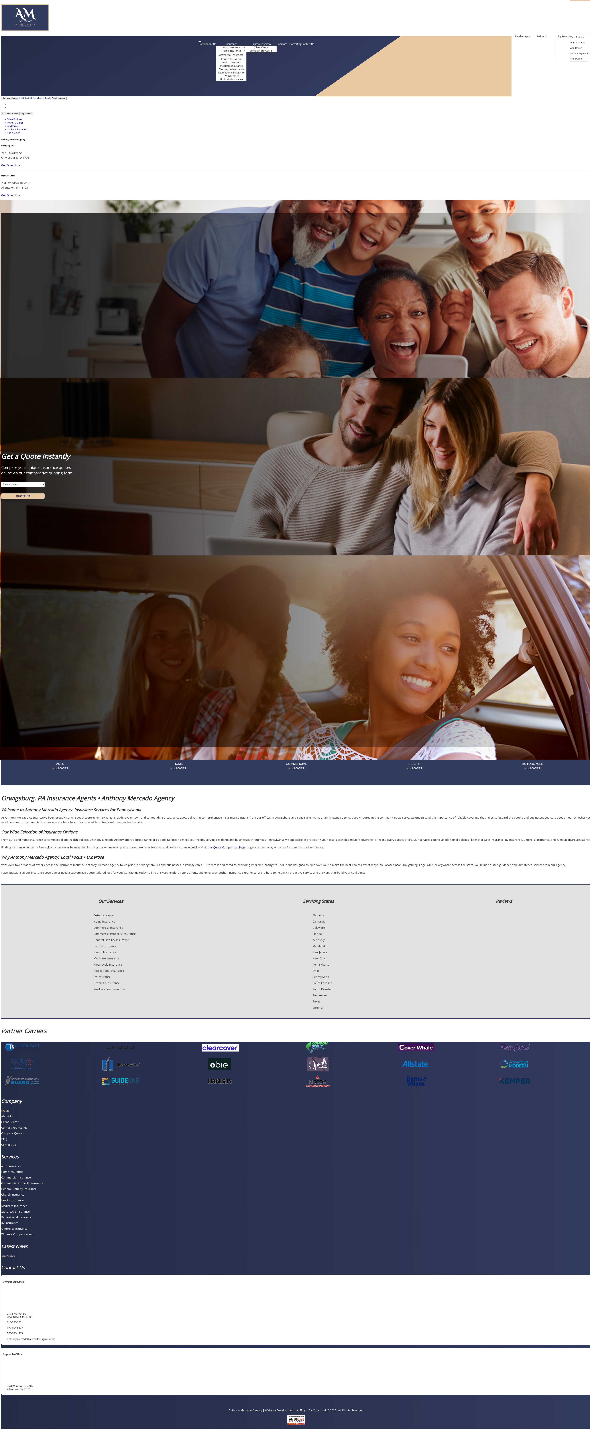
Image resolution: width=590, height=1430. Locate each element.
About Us (210, 44)
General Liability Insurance (111, 939)
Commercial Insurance (230, 55)
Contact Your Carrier (261, 50)
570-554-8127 (304, 94)
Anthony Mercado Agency (245, 1410)
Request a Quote (10, 98)
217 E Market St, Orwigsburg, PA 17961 (20, 1315)
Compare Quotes (286, 44)
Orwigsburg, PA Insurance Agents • (87, 798)
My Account (564, 36)
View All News (8, 1255)
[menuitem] (579, 37)
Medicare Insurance (231, 65)
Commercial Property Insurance (115, 933)
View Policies (577, 37)
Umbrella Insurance (231, 79)
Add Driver (576, 47)
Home (202, 44)
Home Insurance (231, 50)
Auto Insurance (231, 47)
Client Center (261, 47)
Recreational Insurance (231, 72)
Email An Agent (523, 36)
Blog (299, 44)
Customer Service (262, 44)
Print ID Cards (577, 42)
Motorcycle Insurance (231, 69)
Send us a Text (41, 98)
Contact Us (308, 44)
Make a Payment (579, 53)
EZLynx (304, 1410)
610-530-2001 (304, 89)
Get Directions (10, 165)
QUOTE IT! (23, 496)
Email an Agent (58, 98)
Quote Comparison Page (229, 847)
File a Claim (576, 58)
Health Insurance (231, 62)
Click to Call (25, 98)
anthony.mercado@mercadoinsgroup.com (31, 1339)
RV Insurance (231, 76)
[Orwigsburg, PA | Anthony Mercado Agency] (24, 29)
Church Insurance (231, 59)
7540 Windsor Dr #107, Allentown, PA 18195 (20, 1387)
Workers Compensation (109, 989)
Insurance (231, 44)
